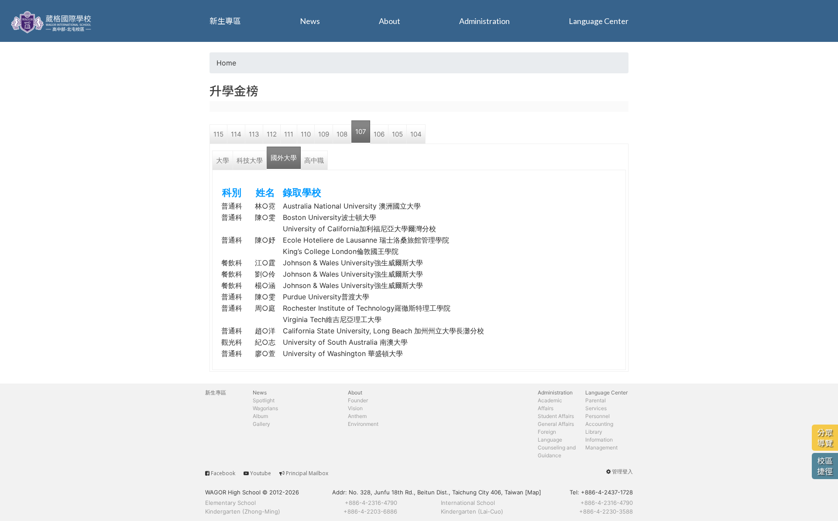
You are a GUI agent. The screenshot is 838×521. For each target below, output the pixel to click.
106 (379, 134)
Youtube (260, 473)
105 (397, 134)
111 (288, 134)
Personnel (597, 416)
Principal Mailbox (307, 473)
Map (533, 492)
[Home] (52, 21)
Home (226, 62)
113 (254, 134)
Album (260, 416)
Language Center (598, 21)
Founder (358, 400)
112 (272, 134)
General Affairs (556, 424)
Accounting (599, 424)
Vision (355, 408)
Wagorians (265, 408)
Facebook (223, 473)
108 (342, 134)
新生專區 (225, 21)
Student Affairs (556, 416)
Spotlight (264, 400)
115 (218, 134)
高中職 (314, 160)
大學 (222, 160)
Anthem (357, 416)
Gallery (261, 424)
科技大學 (250, 160)
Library (593, 431)
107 (360, 131)
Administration (484, 21)
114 (236, 134)
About (389, 21)
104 (416, 134)
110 (306, 134)
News (310, 21)
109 (323, 134)
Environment (363, 424)
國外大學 (284, 158)
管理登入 (622, 471)
